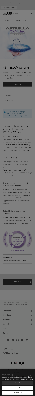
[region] (17, 382)
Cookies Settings (17, 382)
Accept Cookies (17, 392)
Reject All (17, 387)
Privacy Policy (29, 379)
